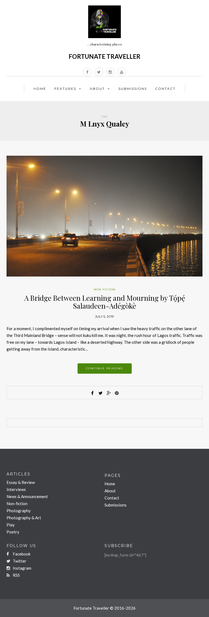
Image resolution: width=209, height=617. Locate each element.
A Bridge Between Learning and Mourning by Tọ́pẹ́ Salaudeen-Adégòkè (104, 302)
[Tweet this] (100, 393)
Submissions (132, 89)
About (97, 89)
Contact (165, 89)
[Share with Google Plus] (108, 393)
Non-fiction (104, 289)
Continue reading (104, 368)
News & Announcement (27, 496)
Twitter (19, 560)
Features (65, 89)
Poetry (13, 531)
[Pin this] (117, 393)
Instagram (21, 568)
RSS (16, 575)
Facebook (21, 553)
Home (39, 89)
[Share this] (92, 393)
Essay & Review (21, 482)
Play (11, 524)
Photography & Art (24, 517)
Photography (19, 510)
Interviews (16, 489)
